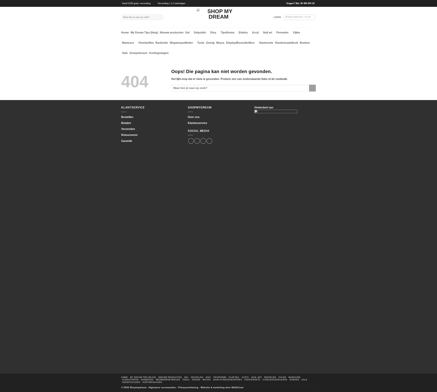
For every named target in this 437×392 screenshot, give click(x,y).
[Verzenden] (160, 17)
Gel (187, 32)
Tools (200, 42)
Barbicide (162, 42)
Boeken (305, 42)
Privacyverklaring (188, 387)
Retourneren (129, 135)
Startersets (266, 42)
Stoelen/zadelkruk (286, 42)
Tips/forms (227, 32)
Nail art (267, 32)
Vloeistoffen (146, 42)
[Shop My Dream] (218, 17)
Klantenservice (197, 123)
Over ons (194, 117)
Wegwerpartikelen (181, 42)
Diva (213, 32)
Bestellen (127, 117)
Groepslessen (138, 53)
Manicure (128, 42)
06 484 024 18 (307, 3)
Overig (210, 42)
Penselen (282, 32)
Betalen (126, 123)
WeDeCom (237, 387)
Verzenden (128, 129)
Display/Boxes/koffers (240, 42)
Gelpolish (200, 32)
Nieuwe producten (172, 32)
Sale (125, 53)
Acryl (255, 32)
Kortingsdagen (159, 53)
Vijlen (296, 32)
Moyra (220, 42)
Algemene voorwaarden (162, 387)
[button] (277, 17)
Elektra (243, 32)
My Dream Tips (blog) (144, 32)
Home (125, 32)
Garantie (126, 140)
